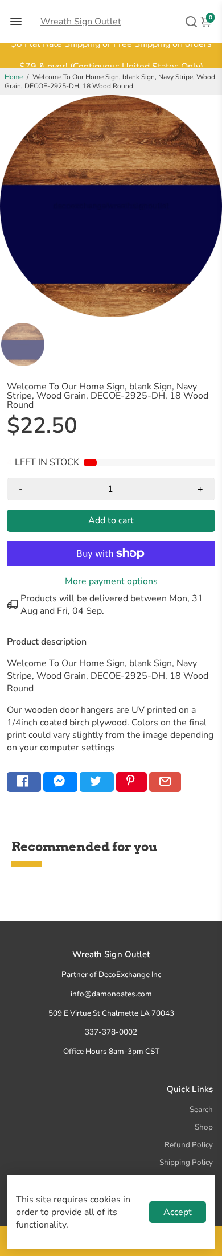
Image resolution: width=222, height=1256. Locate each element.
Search (201, 1109)
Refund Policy (189, 1144)
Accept (177, 1212)
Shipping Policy (186, 1162)
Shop (204, 1127)
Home (14, 76)
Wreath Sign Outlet (80, 21)
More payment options (111, 581)
